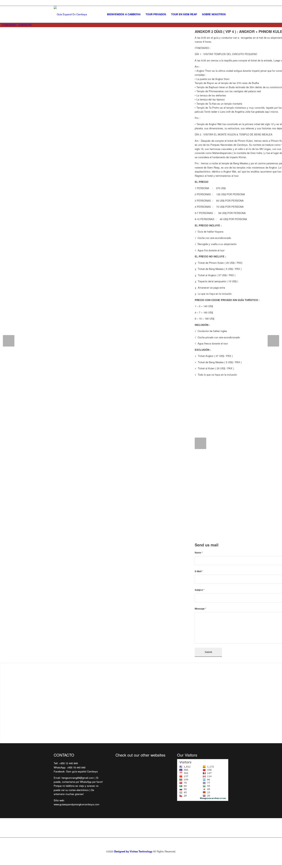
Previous (8, 341)
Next (273, 341)
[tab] (8, 25)
